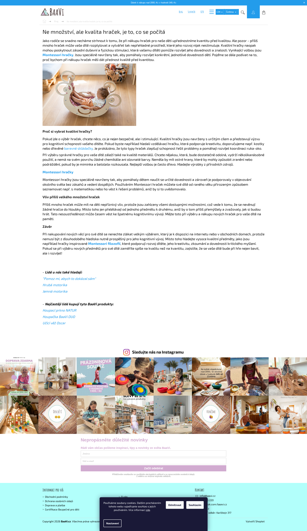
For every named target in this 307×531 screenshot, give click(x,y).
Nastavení (112, 523)
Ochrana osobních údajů (59, 501)
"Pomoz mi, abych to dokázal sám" (69, 279)
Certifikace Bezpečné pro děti (62, 509)
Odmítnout (174, 504)
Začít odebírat (153, 468)
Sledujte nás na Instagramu (158, 351)
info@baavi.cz (207, 495)
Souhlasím (195, 504)
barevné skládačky (78, 148)
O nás (124, 496)
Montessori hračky (58, 172)
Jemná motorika (55, 291)
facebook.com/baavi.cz (213, 504)
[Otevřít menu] (212, 11)
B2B (202, 12)
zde (148, 509)
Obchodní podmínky (56, 496)
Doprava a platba (55, 505)
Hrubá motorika (55, 285)
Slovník (191, 12)
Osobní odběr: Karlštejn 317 (215, 512)
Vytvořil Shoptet (255, 521)
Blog (181, 12)
